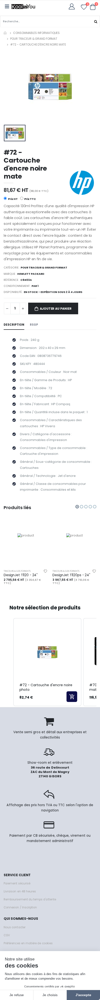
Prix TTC (30, 199)
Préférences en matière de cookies (28, 943)
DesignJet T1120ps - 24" (71, 575)
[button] (93, 6)
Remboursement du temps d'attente (30, 899)
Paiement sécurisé (17, 883)
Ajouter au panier (56, 309)
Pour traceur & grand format (33, 39)
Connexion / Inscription (20, 907)
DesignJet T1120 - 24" (21, 575)
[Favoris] (84, 8)
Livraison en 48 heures (20, 891)
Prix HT (13, 199)
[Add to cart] (72, 696)
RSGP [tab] (34, 325)
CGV (7, 935)
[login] (73, 6)
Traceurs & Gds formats (17, 571)
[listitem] (47, 662)
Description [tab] (14, 325)
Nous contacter (14, 927)
